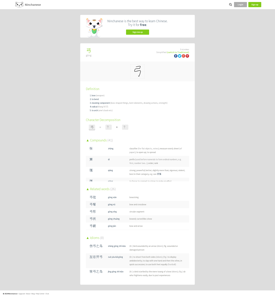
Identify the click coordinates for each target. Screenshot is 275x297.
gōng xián (112, 197)
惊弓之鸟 (96, 271)
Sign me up (137, 32)
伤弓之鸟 (96, 246)
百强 (159, 174)
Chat (47, 294)
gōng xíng (112, 211)
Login (240, 4)
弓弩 (92, 204)
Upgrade (22, 294)
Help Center (40, 294)
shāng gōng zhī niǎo (117, 246)
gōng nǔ (111, 204)
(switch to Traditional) (178, 52)
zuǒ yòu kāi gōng (115, 257)
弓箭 (92, 226)
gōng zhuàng (114, 218)
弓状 (92, 218)
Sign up (254, 4)
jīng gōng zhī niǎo (115, 271)
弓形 (92, 211)
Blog (33, 294)
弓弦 (92, 197)
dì (109, 159)
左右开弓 (96, 257)
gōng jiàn (112, 226)
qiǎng (110, 181)
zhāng (110, 148)
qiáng (110, 170)
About (28, 294)
